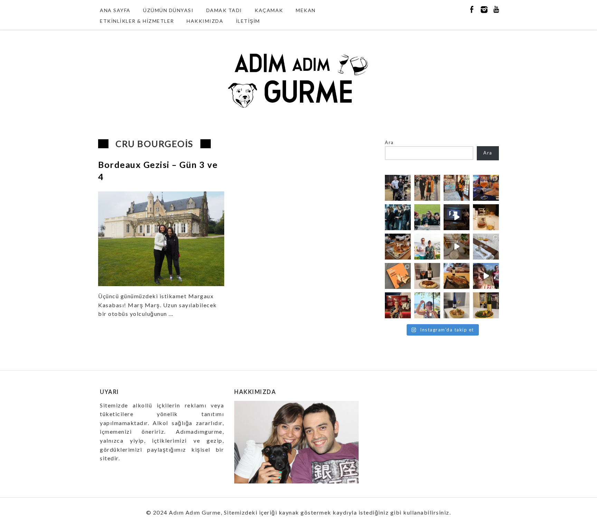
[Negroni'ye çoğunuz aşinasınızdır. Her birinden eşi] (398, 305)
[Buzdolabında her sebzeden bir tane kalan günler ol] (457, 305)
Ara (389, 142)
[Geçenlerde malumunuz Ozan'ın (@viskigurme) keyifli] (486, 217)
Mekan (306, 10)
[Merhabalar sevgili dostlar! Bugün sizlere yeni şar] (427, 217)
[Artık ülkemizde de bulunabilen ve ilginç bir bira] (486, 188)
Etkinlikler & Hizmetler (137, 21)
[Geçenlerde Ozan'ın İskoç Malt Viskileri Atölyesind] (457, 217)
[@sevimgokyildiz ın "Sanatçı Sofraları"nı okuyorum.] (398, 276)
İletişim (248, 21)
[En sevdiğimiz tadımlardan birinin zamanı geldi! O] (398, 188)
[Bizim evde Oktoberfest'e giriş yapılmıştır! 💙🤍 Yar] (457, 247)
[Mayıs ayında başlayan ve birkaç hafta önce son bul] (457, 188)
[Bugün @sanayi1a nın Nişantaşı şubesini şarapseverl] (398, 217)
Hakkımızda (205, 21)
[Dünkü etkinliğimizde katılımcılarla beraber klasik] (398, 247)
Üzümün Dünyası (168, 10)
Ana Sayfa (115, 10)
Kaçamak (269, 10)
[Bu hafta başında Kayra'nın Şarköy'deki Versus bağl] (486, 276)
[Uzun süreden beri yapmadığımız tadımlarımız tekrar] (427, 247)
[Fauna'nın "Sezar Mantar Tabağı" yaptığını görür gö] (486, 247)
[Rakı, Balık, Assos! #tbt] (427, 305)
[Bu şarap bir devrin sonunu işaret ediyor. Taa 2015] (486, 305)
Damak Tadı (224, 10)
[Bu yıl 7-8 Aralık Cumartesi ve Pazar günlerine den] (427, 188)
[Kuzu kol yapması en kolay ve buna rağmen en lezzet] (457, 276)
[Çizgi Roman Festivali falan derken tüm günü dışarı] (427, 276)
